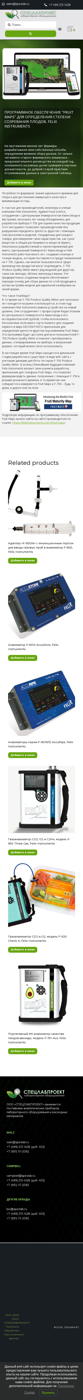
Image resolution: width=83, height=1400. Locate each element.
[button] (59, 29)
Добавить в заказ (19, 182)
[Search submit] (30, 33)
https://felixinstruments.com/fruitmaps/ (38, 422)
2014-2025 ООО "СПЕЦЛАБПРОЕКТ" (17, 1327)
